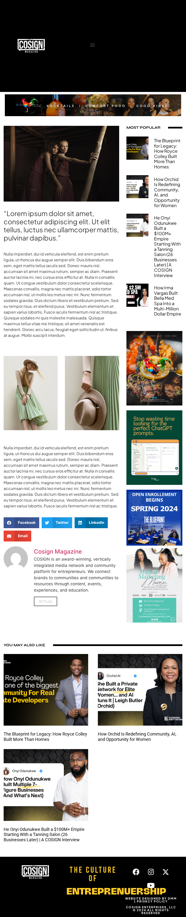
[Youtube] (151, 885)
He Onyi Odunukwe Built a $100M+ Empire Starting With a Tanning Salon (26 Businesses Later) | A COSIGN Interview (167, 246)
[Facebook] (136, 872)
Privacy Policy (152, 901)
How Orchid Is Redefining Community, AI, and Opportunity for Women (167, 192)
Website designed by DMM (151, 898)
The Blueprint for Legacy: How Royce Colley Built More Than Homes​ (167, 153)
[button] (92, 45)
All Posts (45, 601)
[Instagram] (151, 872)
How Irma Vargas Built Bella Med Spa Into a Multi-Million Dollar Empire (167, 300)
